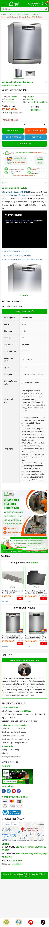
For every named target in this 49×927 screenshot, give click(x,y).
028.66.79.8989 (35, 3)
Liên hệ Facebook (13, 137)
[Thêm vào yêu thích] (46, 81)
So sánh (5, 601)
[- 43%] (13, 577)
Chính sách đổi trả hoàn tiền (13, 736)
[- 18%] (13, 622)
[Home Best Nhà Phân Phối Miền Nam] (14, 3)
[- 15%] (36, 577)
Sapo (29, 877)
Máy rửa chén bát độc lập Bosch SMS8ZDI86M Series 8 (12, 637)
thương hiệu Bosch (19, 195)
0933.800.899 (35, 5)
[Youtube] (14, 791)
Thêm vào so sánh (10, 120)
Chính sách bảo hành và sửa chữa (15, 739)
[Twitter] (9, 791)
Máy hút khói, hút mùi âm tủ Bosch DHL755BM (12, 592)
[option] (24, 43)
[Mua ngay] (25, 577)
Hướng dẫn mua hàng (10, 750)
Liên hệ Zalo (35, 137)
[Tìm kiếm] (45, 9)
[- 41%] (36, 622)
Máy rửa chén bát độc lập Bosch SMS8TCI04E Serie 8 (35, 637)
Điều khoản (6, 753)
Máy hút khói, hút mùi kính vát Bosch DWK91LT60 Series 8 (36, 592)
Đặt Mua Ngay (13, 131)
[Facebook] (4, 791)
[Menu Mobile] (3, 3)
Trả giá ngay (24, 144)
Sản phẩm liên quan (24, 608)
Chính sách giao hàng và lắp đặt (14, 743)
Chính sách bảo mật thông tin (13, 728)
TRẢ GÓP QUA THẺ (35, 131)
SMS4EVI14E (25, 192)
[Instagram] (19, 791)
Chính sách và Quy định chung (14, 732)
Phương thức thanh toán (11, 757)
